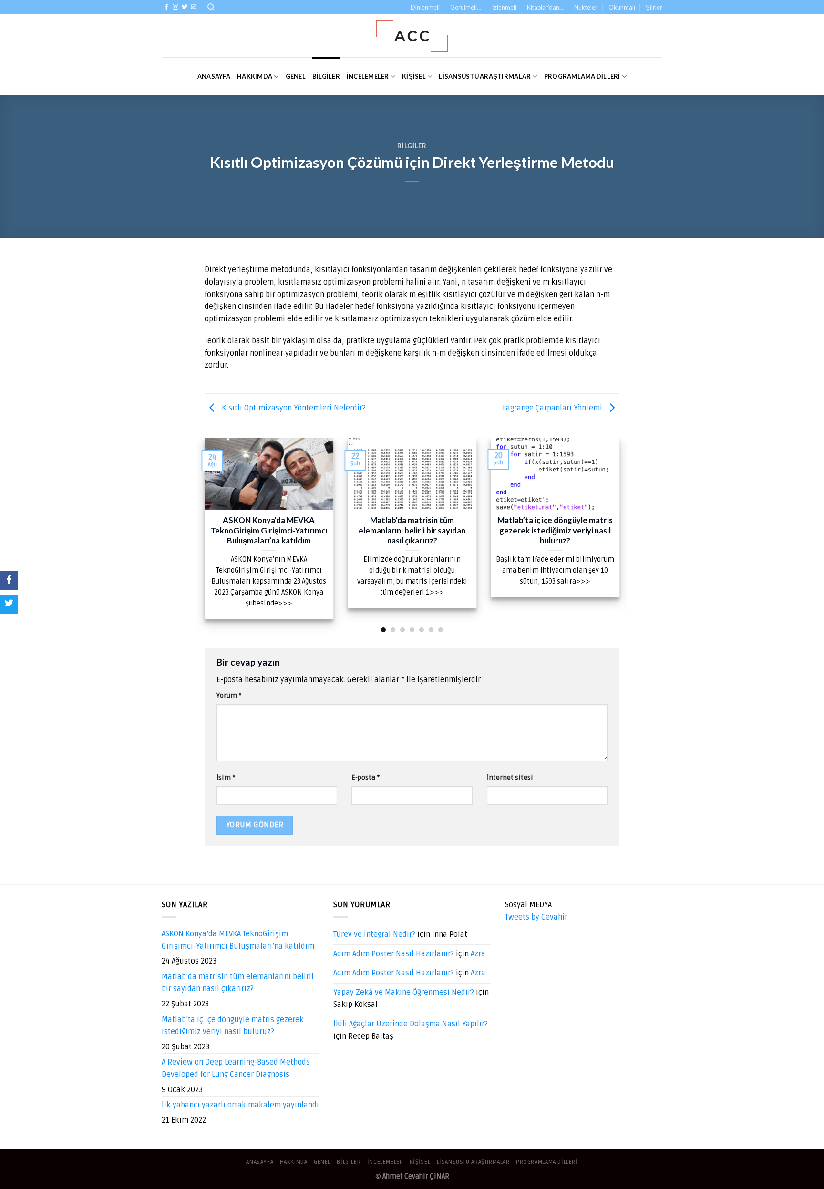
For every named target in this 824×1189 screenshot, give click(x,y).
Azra (478, 954)
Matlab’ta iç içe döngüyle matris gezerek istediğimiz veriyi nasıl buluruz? (233, 1026)
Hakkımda (254, 76)
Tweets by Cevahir (536, 917)
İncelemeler (368, 76)
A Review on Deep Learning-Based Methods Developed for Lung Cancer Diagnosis (236, 1068)
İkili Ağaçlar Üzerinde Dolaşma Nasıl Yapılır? (410, 1024)
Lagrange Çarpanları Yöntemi (553, 408)
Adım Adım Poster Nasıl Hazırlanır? (393, 954)
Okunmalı (621, 7)
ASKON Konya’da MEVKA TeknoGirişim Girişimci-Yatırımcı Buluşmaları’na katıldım (238, 940)
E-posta (365, 778)
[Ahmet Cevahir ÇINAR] (412, 36)
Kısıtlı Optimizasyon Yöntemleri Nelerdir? (293, 408)
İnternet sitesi (510, 778)
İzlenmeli (504, 7)
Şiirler (654, 7)
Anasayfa (213, 76)
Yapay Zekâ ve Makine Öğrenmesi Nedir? (403, 992)
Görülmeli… (465, 7)
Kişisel (414, 76)
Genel (296, 76)
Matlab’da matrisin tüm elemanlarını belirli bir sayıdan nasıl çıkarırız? (238, 983)
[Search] (211, 7)
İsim (225, 778)
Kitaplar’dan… (545, 7)
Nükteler (585, 7)
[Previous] (203, 535)
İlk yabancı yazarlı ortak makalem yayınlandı (240, 1105)
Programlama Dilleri (582, 76)
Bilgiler (326, 76)
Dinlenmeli (425, 7)
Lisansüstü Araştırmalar (485, 76)
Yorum (228, 696)
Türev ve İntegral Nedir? (374, 934)
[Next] (621, 535)
